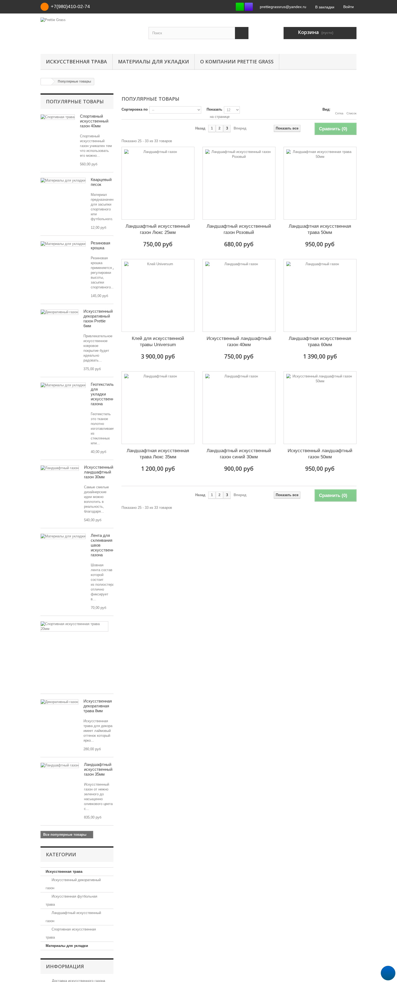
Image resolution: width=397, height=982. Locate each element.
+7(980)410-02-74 (70, 6)
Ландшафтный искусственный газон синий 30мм (239, 453)
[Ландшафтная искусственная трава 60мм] (320, 295)
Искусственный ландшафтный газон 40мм (239, 341)
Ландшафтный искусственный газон (73, 917)
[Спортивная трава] (58, 117)
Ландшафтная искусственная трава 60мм (320, 341)
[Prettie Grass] (90, 32)
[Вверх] (388, 973)
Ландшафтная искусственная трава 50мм (320, 229)
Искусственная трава (76, 61)
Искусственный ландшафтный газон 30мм (98, 472)
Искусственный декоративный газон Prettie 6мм (98, 318)
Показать (214, 109)
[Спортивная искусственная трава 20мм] (74, 626)
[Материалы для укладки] (63, 180)
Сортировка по (135, 109)
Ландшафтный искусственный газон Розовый (239, 229)
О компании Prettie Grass (237, 61)
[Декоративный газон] (59, 312)
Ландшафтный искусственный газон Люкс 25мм (158, 229)
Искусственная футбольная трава (71, 900)
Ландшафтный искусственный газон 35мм (98, 769)
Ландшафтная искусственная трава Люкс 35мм (158, 453)
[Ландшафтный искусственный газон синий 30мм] (239, 407)
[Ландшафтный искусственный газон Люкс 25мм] (158, 183)
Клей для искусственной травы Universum (158, 341)
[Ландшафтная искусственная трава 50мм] (320, 183)
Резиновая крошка (100, 245)
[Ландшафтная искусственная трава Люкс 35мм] (158, 407)
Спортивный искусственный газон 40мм (94, 121)
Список (351, 113)
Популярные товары (75, 101)
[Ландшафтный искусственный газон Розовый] (239, 183)
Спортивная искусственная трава (71, 933)
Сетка (339, 113)
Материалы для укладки (153, 61)
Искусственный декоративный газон (73, 884)
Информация (65, 966)
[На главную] (46, 81)
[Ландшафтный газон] (60, 468)
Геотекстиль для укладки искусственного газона (105, 394)
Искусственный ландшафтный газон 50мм (320, 453)
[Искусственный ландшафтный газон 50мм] (320, 407)
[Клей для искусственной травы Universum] (158, 295)
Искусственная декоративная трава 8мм (97, 706)
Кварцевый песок (101, 182)
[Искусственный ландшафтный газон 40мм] (239, 295)
